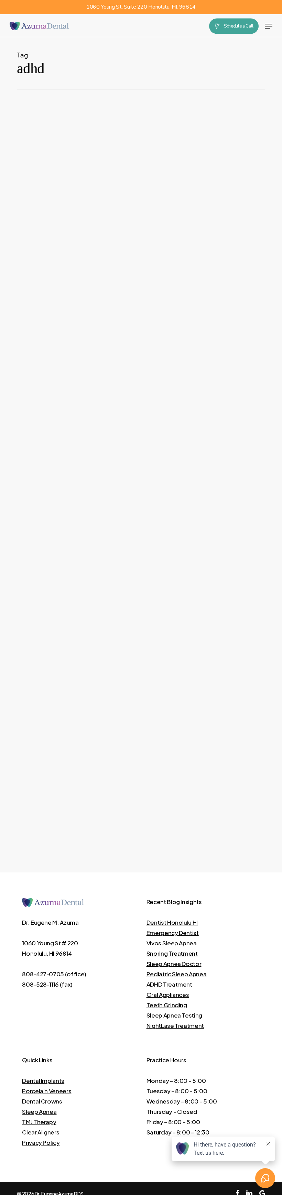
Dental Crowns (42, 1101)
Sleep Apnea (39, 1111)
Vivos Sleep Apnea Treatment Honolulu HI (109, 924)
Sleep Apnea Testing (175, 1015)
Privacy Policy (40, 1142)
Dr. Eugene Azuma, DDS (105, 950)
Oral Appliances (168, 994)
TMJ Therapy (39, 1122)
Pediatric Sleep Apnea (177, 974)
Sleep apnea (63, 913)
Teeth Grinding (167, 1005)
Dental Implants (43, 1080)
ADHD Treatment (169, 984)
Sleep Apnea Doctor (174, 963)
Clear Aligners (40, 1132)
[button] (268, 26)
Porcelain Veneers (46, 1091)
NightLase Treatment (175, 1025)
